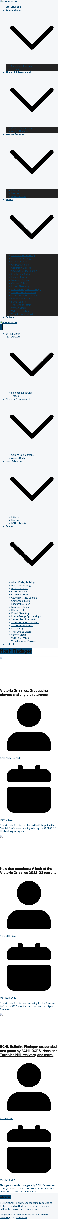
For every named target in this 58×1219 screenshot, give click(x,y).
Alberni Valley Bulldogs (23, 255)
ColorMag (5, 1217)
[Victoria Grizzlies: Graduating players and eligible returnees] (29, 658)
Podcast (10, 317)
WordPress (21, 1217)
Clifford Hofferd (8, 936)
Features (16, 193)
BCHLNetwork (26, 1214)
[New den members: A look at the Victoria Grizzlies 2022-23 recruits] (29, 837)
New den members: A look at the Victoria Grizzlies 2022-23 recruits (28, 871)
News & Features (15, 134)
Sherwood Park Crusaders (25, 295)
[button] (32, 62)
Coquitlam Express (21, 267)
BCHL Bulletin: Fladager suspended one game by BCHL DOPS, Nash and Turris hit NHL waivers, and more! (29, 1051)
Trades (15, 69)
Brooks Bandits (19, 261)
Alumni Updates (19, 131)
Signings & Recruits (21, 65)
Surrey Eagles (18, 301)
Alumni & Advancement (18, 72)
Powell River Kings (21, 286)
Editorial (15, 190)
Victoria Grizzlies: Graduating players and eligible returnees (24, 692)
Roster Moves (13, 10)
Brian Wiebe (6, 1118)
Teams (9, 199)
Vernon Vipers (18, 307)
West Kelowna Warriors (23, 314)
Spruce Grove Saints (22, 298)
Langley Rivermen (20, 277)
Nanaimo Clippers (20, 280)
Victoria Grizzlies (20, 311)
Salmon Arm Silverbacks (23, 292)
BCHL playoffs (18, 196)
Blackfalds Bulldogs (21, 258)
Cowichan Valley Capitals (24, 270)
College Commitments (22, 128)
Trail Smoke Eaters (21, 304)
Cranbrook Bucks (20, 274)
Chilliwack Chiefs (20, 264)
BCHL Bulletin (13, 7)
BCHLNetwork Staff (10, 758)
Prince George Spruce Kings (26, 289)
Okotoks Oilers (19, 283)
